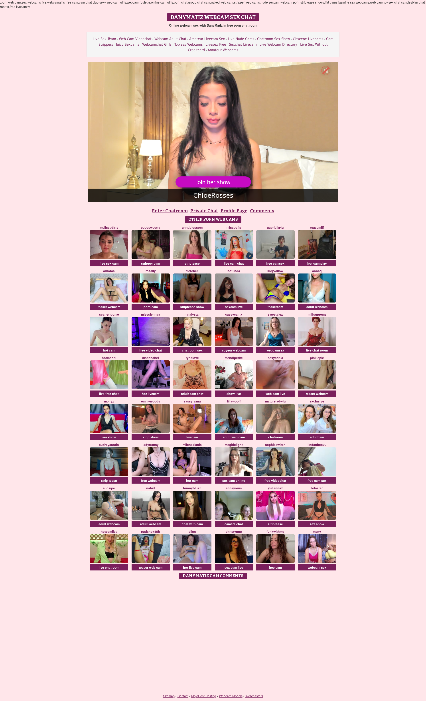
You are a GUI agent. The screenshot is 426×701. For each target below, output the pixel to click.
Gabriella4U (275, 227)
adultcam (317, 437)
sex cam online (233, 480)
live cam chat (234, 263)
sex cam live (234, 567)
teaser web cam (150, 567)
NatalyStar (192, 314)
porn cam (151, 307)
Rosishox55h (150, 531)
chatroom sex (192, 350)
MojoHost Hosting (203, 696)
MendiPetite (234, 357)
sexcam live (234, 307)
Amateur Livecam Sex (207, 39)
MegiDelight (234, 444)
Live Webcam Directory (278, 44)
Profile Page (234, 210)
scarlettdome (109, 314)
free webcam (150, 480)
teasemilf (317, 227)
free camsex (275, 263)
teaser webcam (109, 307)
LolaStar (317, 488)
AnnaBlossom (192, 227)
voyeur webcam (234, 350)
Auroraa (109, 271)
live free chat (109, 393)
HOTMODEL (109, 357)
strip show (151, 437)
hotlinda (233, 271)
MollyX (109, 401)
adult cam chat (192, 393)
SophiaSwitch (275, 444)
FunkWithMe (275, 531)
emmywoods (150, 401)
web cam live (275, 393)
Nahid (150, 488)
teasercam (275, 307)
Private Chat (204, 210)
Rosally (151, 271)
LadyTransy (151, 444)
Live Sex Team (104, 39)
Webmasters (254, 696)
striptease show (192, 307)
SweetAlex (275, 314)
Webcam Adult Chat (170, 39)
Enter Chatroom (170, 210)
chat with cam (192, 524)
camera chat (234, 524)
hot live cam (192, 567)
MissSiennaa (150, 314)
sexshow (109, 437)
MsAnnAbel (150, 357)
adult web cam (234, 437)
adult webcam (316, 307)
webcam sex (317, 567)
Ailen (192, 531)
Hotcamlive (109, 531)
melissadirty (109, 227)
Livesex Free (216, 44)
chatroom (275, 437)
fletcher (192, 271)
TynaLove (192, 357)
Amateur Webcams (223, 50)
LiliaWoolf (234, 401)
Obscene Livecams (308, 39)
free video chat (150, 350)
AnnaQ (317, 271)
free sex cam (108, 263)
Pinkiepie (317, 357)
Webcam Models (231, 696)
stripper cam (150, 263)
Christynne (234, 531)
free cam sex (317, 480)
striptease (192, 263)
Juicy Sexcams (127, 44)
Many (317, 531)
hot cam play (317, 263)
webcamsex (275, 350)
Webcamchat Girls (157, 44)
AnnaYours (234, 488)
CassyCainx (233, 314)
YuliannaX (275, 488)
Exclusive (317, 401)
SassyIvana (192, 401)
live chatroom (109, 567)
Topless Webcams (188, 44)
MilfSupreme (317, 314)
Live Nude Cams (241, 39)
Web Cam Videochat (135, 39)
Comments (262, 210)
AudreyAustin (109, 444)
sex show (317, 524)
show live (234, 393)
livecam (192, 437)
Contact (183, 696)
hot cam (109, 350)
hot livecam (150, 393)
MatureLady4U (275, 401)
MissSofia (234, 227)
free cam (275, 567)
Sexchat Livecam (243, 44)
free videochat (275, 480)
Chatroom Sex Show (273, 39)
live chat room (317, 350)
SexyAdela (275, 357)
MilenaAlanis (192, 444)
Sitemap (169, 696)
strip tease (109, 480)
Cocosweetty (150, 227)
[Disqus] (213, 637)
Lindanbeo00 (317, 444)
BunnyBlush (192, 488)
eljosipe (109, 488)
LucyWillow (275, 271)
